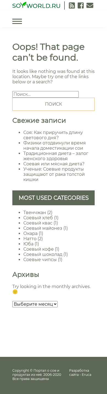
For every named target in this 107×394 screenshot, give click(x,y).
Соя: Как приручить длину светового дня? (53, 135)
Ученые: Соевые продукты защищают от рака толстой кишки (54, 174)
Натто (29, 238)
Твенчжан (34, 212)
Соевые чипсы (40, 259)
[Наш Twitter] (81, 5)
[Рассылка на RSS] (72, 5)
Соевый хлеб (38, 217)
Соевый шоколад (42, 254)
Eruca (86, 375)
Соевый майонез (42, 228)
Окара (30, 233)
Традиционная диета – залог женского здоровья (55, 156)
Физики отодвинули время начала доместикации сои (54, 145)
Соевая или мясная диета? (54, 163)
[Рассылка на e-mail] (89, 5)
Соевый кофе (38, 249)
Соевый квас (37, 223)
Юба (28, 244)
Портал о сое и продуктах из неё (35, 372)
